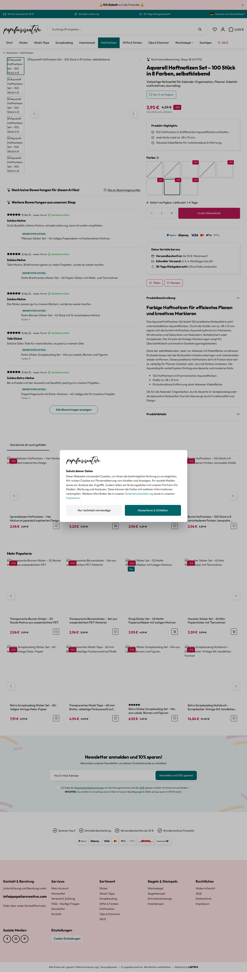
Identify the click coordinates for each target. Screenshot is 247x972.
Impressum (73, 498)
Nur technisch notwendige (94, 510)
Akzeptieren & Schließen (153, 510)
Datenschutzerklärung (139, 493)
